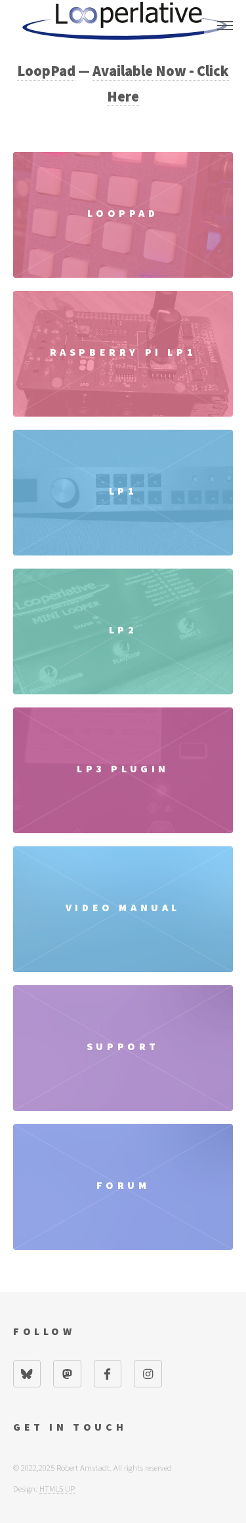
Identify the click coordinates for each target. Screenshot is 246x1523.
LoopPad (46, 71)
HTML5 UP (57, 1488)
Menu (225, 25)
